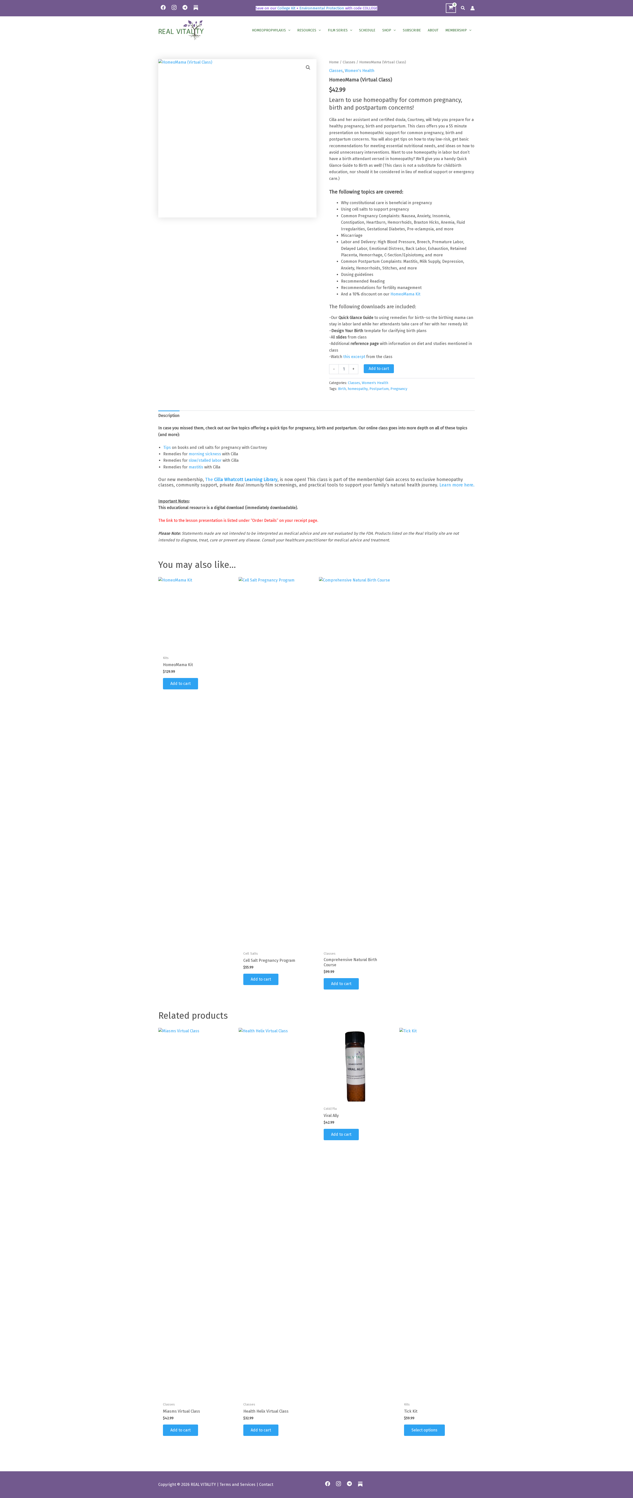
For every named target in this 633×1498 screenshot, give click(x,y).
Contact (266, 1484)
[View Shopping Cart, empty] (451, 8)
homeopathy (358, 389)
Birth (342, 389)
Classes (349, 62)
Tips (167, 447)
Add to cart (379, 368)
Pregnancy (398, 389)
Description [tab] (169, 415)
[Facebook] (163, 7)
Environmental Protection (321, 8)
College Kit (286, 8)
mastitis (196, 467)
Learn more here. (457, 485)
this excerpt (354, 356)
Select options (424, 1430)
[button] (463, 8)
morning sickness (205, 454)
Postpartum (379, 389)
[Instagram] (174, 7)
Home (334, 62)
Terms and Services (237, 1484)
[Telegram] (185, 7)
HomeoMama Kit (405, 294)
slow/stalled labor (205, 460)
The (241, 479)
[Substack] (196, 11)
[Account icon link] (472, 8)
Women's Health (359, 70)
